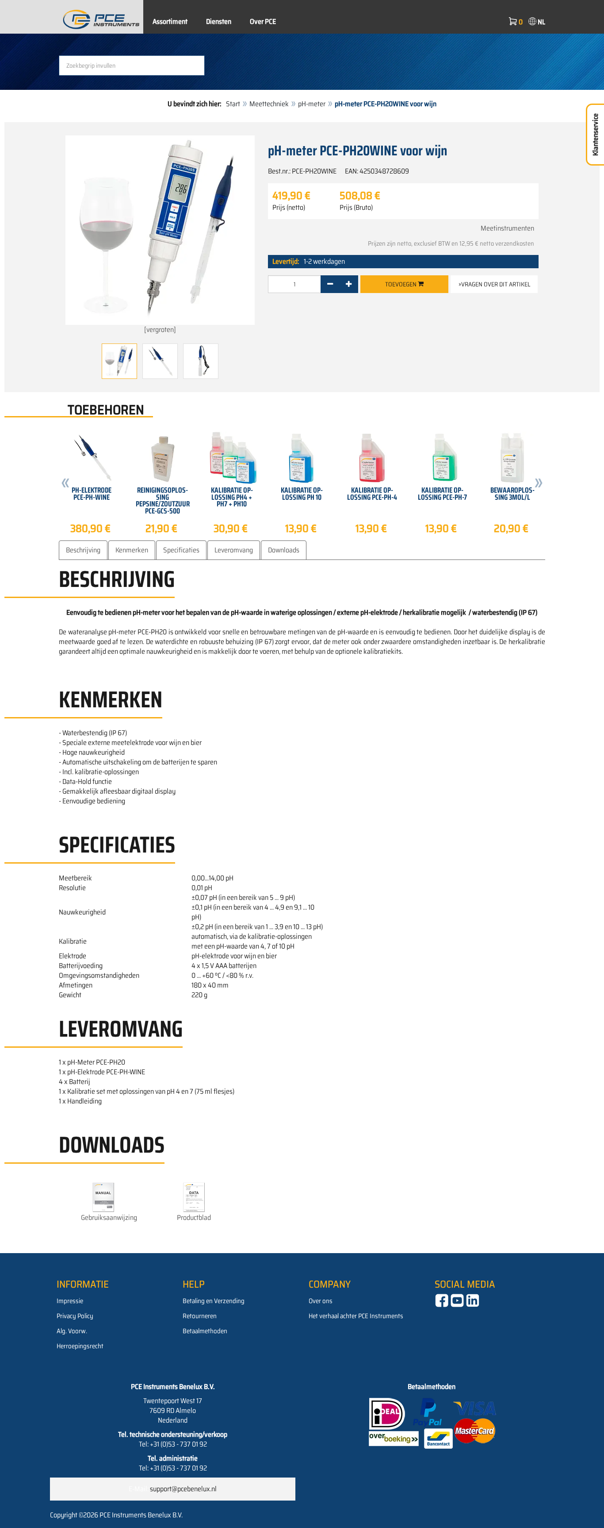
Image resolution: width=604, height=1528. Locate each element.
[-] (330, 284)
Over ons (321, 1301)
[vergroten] (160, 329)
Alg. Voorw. (72, 1331)
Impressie (70, 1301)
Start (233, 103)
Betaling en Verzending (214, 1301)
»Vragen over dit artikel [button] (494, 284)
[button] (65, 484)
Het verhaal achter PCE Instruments (356, 1316)
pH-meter (311, 103)
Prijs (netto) (288, 207)
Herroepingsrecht (80, 1346)
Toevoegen (401, 284)
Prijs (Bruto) (356, 207)
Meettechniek (269, 103)
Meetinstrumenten (507, 228)
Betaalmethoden (205, 1331)
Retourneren (200, 1316)
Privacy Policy (75, 1316)
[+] (348, 284)
